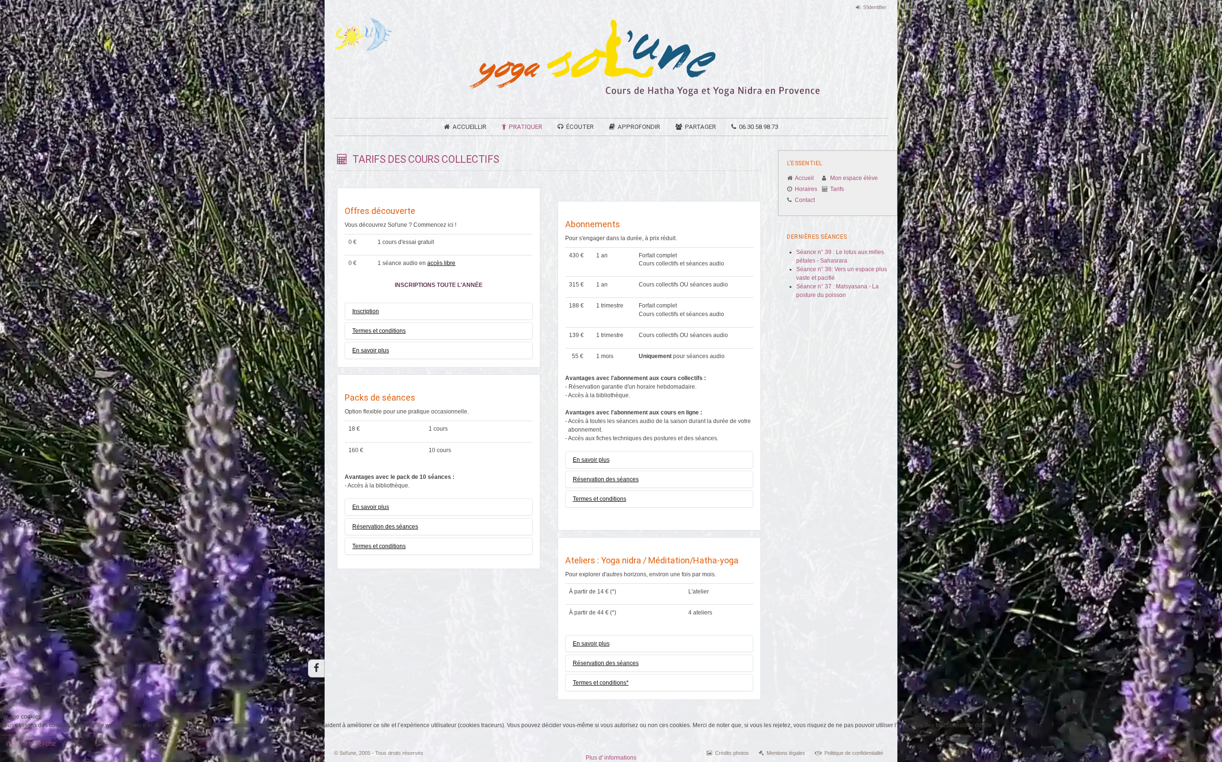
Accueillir (469, 126)
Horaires (806, 189)
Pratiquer (525, 126)
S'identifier (874, 7)
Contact (805, 200)
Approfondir (639, 126)
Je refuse (42, 744)
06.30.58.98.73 (758, 126)
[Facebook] (316, 668)
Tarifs (837, 189)
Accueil (804, 178)
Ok (10, 744)
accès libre (441, 263)
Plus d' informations (611, 757)
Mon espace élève (854, 178)
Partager (700, 126)
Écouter (580, 126)
